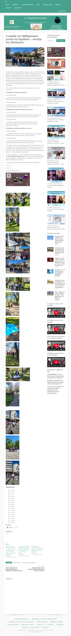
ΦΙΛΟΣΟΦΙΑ (8, 7)
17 (10, 520)
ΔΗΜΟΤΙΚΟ (25, 627)
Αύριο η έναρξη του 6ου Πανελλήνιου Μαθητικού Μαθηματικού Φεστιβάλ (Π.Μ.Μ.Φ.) (14, 569)
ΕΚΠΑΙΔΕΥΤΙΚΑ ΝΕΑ (47, 4)
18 (10, 522)
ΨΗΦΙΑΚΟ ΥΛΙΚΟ (34, 627)
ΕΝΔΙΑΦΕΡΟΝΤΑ (18, 7)
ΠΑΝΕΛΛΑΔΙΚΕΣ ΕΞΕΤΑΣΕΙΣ (21, 619)
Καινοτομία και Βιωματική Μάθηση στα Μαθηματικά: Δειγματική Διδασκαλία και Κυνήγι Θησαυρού (37, 549)
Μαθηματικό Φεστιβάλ (27, 4)
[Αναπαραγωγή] (49, 316)
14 (10, 514)
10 (10, 508)
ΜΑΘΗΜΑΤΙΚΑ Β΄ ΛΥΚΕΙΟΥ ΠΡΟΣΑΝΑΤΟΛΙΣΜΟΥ (21, 621)
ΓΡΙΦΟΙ (38, 4)
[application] (56, 313)
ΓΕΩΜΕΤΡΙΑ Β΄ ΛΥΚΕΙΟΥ (56, 621)
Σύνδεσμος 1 (9, 165)
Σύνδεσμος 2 (9, 168)
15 (10, 516)
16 (10, 518)
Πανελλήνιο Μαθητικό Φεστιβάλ (29, 562)
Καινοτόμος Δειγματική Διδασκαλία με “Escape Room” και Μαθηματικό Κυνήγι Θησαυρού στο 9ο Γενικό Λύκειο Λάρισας (24, 550)
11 (10, 510)
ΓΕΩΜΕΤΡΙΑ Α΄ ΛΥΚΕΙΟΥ (27, 624)
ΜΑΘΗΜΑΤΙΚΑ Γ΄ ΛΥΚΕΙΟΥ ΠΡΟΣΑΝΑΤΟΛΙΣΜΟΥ (44, 619)
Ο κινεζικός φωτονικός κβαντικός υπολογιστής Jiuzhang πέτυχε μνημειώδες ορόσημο (60, 250)
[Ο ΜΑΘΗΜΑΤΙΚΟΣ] (35, 22)
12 (10, 512)
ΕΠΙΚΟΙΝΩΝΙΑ (45, 627)
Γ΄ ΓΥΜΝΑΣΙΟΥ (40, 624)
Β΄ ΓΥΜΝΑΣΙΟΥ (50, 624)
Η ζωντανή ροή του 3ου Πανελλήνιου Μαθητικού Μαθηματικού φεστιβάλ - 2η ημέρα (55, 141)
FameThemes (39, 631)
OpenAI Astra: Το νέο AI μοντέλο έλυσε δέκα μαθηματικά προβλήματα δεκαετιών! (60, 272)
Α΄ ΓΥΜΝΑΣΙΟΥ (60, 624)
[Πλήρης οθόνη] (63, 316)
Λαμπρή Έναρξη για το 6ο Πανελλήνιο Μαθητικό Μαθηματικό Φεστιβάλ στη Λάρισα (36, 569)
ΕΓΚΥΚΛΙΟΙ (58, 4)
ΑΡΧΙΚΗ (7, 4)
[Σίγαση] (61, 316)
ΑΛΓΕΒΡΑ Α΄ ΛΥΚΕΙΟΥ (13, 624)
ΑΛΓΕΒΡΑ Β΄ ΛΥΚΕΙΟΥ (41, 621)
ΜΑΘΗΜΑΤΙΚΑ (15, 4)
